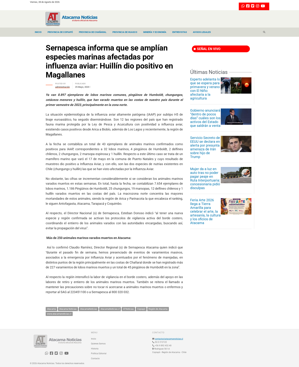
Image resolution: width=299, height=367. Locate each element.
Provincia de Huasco (124, 32)
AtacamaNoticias (88, 309)
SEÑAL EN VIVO (208, 49)
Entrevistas (179, 32)
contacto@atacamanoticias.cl (169, 339)
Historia (94, 348)
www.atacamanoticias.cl (59, 313)
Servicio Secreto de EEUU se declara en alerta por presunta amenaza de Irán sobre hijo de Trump (205, 147)
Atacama (51, 309)
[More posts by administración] (49, 84)
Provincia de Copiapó (60, 32)
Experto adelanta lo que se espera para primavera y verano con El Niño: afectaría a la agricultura (205, 88)
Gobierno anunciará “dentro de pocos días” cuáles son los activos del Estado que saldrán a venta (205, 118)
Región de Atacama (157, 309)
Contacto (95, 358)
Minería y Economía (154, 32)
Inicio (38, 32)
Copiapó (141, 309)
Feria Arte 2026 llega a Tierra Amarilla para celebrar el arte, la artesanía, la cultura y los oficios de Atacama (205, 211)
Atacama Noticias (68, 309)
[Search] (264, 32)
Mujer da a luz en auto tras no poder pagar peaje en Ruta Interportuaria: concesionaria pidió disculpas (205, 178)
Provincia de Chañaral (92, 32)
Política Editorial (98, 353)
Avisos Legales (202, 32)
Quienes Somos (98, 343)
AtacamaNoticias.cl (110, 309)
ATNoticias (128, 309)
